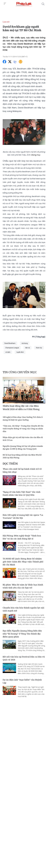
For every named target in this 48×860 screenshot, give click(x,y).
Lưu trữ (6, 22)
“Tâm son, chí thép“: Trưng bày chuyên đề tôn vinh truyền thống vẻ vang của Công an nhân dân (23, 429)
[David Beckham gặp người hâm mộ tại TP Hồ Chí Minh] (24, 4)
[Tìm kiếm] (43, 4)
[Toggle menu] (5, 3)
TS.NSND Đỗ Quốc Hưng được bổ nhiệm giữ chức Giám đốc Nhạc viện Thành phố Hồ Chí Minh (23, 561)
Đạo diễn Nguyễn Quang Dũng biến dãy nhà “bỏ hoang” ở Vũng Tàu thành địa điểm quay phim (22, 633)
